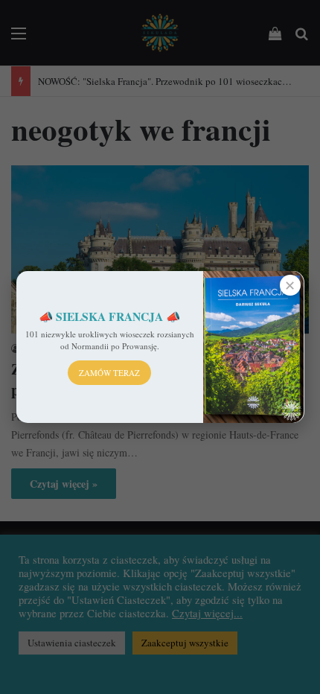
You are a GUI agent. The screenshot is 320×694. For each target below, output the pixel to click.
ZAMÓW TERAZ (109, 372)
